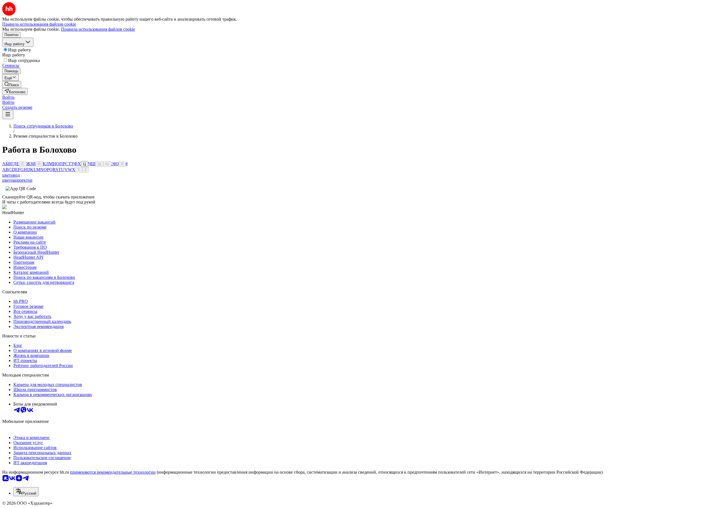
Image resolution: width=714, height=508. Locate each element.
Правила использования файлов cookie (98, 29)
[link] (11, 84)
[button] (8, 97)
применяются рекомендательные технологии (113, 472)
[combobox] (25, 491)
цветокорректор (17, 180)
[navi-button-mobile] (7, 114)
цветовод (11, 175)
